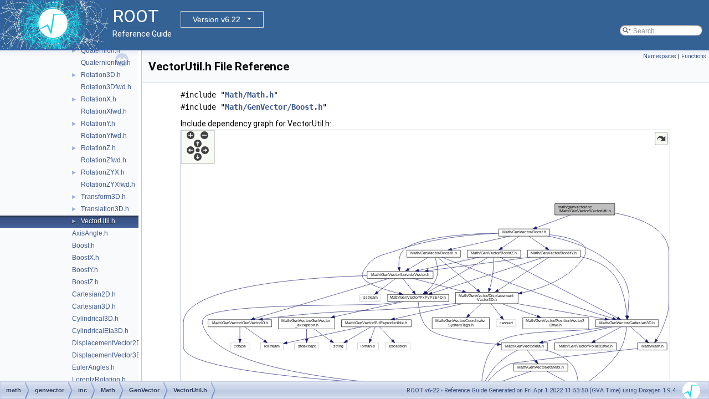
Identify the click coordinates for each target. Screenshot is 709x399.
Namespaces (659, 56)
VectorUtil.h (98, 221)
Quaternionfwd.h (106, 62)
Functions (693, 56)
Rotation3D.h (101, 75)
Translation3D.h (105, 209)
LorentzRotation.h (99, 379)
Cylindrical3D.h (95, 319)
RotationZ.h (98, 148)
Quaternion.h (100, 50)
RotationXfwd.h (104, 111)
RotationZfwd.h (103, 160)
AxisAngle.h (90, 233)
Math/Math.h (249, 94)
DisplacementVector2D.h (109, 343)
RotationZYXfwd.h (108, 184)
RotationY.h (98, 123)
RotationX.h (98, 99)
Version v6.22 (216, 19)
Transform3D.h (103, 197)
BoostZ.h (85, 282)
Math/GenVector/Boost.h (273, 107)
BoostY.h (85, 270)
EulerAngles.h (93, 367)
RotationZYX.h (103, 172)
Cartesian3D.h (94, 306)
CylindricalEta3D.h (100, 331)
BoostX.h (85, 258)
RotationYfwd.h (104, 136)
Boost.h (83, 245)
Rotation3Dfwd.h (106, 87)
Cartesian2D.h (94, 294)
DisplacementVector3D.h (109, 355)
